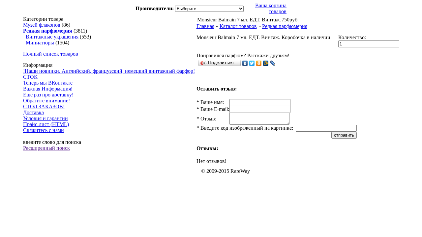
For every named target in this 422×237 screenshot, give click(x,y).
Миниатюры (40, 42)
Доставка (33, 112)
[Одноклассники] (259, 63)
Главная (205, 26)
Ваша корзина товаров (270, 8)
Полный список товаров (50, 54)
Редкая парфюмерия (284, 26)
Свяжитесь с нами (43, 130)
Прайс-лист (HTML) (46, 124)
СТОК (30, 77)
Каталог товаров (238, 26)
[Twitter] (252, 63)
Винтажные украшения (52, 37)
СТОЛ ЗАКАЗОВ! (44, 106)
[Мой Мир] (265, 63)
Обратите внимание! (46, 100)
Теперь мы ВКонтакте (48, 83)
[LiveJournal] (272, 63)
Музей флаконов (41, 25)
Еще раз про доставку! (48, 94)
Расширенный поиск (46, 148)
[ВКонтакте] (245, 63)
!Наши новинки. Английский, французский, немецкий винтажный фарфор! (109, 71)
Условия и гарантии (45, 118)
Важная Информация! (48, 89)
